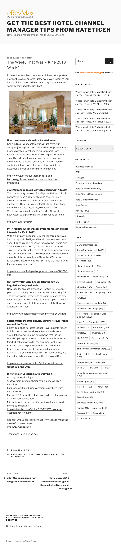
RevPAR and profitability (90, 392)
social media (100, 408)
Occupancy (100, 338)
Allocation (84, 260)
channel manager (88, 271)
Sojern (60, 454)
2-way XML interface (89, 255)
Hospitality (103, 292)
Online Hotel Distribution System (92, 355)
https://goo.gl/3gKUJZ (19, 427)
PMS (51, 454)
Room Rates (85, 397)
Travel (98, 413)
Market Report (82, 221)
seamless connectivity (90, 402)
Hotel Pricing (81, 205)
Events (102, 287)
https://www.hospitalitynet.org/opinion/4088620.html (36, 313)
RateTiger (84, 386)
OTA (38, 454)
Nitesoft (29, 454)
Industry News (20, 450)
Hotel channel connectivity (91, 303)
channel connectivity (89, 266)
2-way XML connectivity (90, 250)
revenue (102, 386)
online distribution (87, 343)
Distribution (85, 282)
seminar (83, 408)
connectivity (100, 276)
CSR (77, 172)
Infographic (80, 216)
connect (83, 276)
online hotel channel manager (93, 348)
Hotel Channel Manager (91, 72)
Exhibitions (84, 292)
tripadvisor (84, 418)
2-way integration (87, 244)
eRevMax (84, 287)
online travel (85, 362)
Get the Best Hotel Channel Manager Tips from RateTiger (59, 26)
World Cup (17, 457)
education (104, 282)
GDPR (14, 454)
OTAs (81, 367)
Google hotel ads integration (88, 183)
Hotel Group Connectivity (91, 322)
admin (28, 58)
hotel (81, 298)
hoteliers (83, 327)
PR (106, 367)
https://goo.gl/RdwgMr (19, 221)
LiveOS (82, 338)
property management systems (92, 374)
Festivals (79, 177)
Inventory (98, 332)
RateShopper (85, 381)
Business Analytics (84, 166)
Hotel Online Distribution (86, 199)
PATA (45, 454)
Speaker (83, 413)
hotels (82, 332)
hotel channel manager (90, 308)
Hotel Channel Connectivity (88, 188)
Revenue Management (86, 227)
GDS (20, 454)
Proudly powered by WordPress (21, 541)
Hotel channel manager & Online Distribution (92, 315)
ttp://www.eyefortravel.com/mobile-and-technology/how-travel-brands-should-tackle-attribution (32, 179)
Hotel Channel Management (88, 194)
